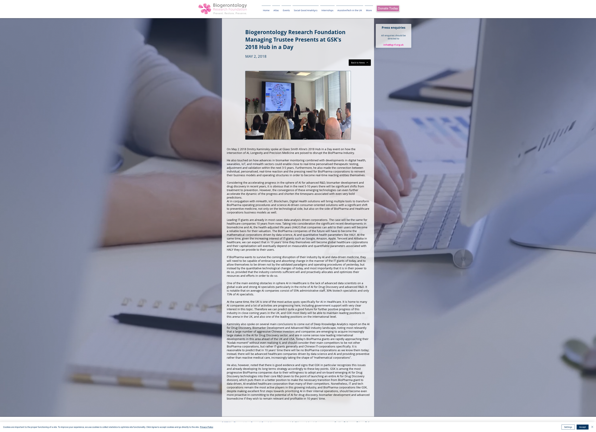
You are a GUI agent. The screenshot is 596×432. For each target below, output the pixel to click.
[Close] (592, 427)
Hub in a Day (323, 149)
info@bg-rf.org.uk (393, 44)
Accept (582, 427)
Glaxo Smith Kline (294, 149)
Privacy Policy (206, 427)
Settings (568, 427)
